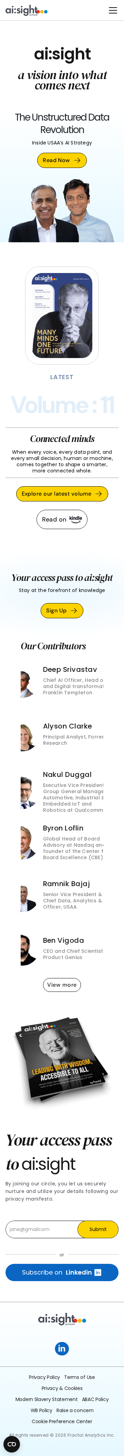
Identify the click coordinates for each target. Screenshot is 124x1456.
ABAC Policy (95, 1399)
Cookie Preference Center (62, 1421)
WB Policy (41, 1410)
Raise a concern (75, 1410)
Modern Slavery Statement (47, 1399)
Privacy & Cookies (62, 1388)
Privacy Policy (44, 1377)
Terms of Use (79, 1377)
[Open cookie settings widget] (11, 1444)
